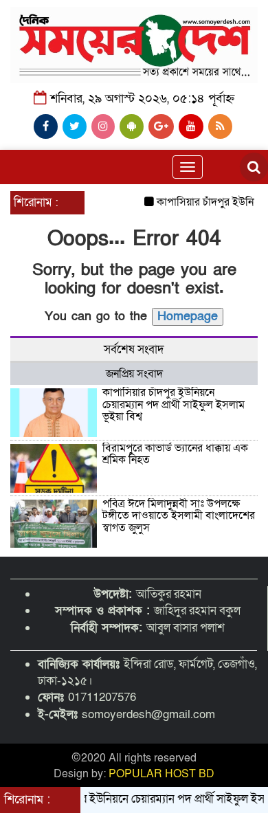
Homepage (187, 316)
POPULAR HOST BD (161, 773)
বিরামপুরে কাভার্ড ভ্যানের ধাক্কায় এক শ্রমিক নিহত (175, 454)
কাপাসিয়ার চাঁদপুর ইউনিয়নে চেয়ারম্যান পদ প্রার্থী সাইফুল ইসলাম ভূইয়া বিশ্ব (173, 404)
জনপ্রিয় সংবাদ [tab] (134, 373)
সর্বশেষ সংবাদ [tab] (134, 349)
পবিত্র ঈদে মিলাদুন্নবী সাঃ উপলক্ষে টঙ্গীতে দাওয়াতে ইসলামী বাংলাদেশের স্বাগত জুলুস (178, 515)
